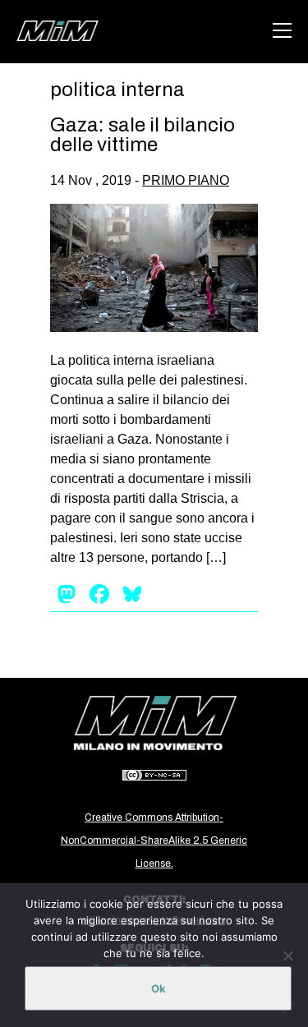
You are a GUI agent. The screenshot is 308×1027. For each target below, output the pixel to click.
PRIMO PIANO (185, 180)
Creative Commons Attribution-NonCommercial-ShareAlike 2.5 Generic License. (154, 840)
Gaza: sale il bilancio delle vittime (142, 134)
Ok (158, 988)
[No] (287, 955)
